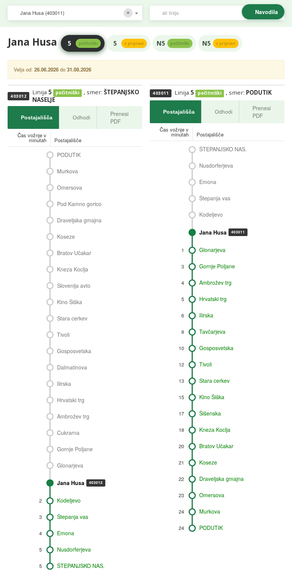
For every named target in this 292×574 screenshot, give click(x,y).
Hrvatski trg (70, 400)
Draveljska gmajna (79, 220)
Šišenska (210, 413)
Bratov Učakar (74, 253)
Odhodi (81, 117)
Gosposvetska (74, 351)
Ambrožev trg (73, 416)
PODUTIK (69, 155)
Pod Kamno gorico (79, 204)
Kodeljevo (69, 500)
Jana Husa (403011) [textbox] (42, 12)
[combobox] (75, 13)
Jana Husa (80, 483)
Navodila (266, 12)
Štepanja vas (72, 516)
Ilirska (64, 383)
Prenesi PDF (119, 117)
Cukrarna (68, 432)
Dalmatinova (72, 367)
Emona (65, 533)
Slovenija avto (73, 285)
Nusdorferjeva (74, 549)
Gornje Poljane (75, 449)
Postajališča (36, 117)
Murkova (67, 171)
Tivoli (63, 334)
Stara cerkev (72, 318)
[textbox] (220, 13)
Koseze (66, 236)
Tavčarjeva (212, 331)
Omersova (69, 187)
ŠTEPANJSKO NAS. (81, 565)
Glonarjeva (70, 465)
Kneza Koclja (72, 269)
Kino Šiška (69, 302)
